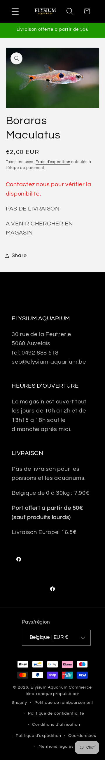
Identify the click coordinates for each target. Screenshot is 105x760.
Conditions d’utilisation (56, 724)
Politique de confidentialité (56, 713)
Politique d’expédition (38, 735)
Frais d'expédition (53, 162)
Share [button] (19, 255)
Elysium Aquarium (49, 687)
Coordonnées (82, 735)
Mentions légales (56, 746)
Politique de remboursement (64, 702)
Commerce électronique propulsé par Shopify (52, 695)
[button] (15, 11)
